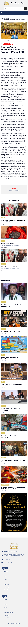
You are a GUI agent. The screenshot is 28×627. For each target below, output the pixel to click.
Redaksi (5, 604)
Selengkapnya (4, 224)
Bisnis (5, 576)
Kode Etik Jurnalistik (8, 617)
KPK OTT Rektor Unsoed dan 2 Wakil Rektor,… (13, 332)
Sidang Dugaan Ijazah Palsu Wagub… (11, 267)
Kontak (5, 609)
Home (2, 18)
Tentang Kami (7, 602)
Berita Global (6, 589)
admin (3, 40)
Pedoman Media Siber (8, 612)
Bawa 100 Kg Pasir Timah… (8, 243)
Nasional (7, 18)
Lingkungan (6, 587)
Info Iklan (6, 607)
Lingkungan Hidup (5, 484)
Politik (5, 582)
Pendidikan (6, 584)
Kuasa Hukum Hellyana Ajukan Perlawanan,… (13, 220)
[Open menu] (2, 13)
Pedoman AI (6, 615)
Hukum (3, 217)
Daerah (3, 354)
